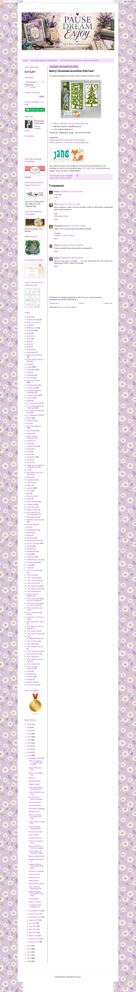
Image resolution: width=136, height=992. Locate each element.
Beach (29, 339)
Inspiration (31, 480)
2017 (29, 749)
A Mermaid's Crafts (61, 216)
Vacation (30, 677)
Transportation (32, 562)
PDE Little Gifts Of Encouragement (33, 513)
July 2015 (32, 923)
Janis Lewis (40, 121)
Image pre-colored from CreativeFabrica (36, 466)
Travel (29, 565)
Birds (29, 347)
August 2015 (34, 920)
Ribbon (29, 532)
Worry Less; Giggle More (36, 774)
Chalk (29, 372)
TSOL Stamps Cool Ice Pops (35, 660)
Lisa (55, 204)
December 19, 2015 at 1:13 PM (69, 204)
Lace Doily (30, 482)
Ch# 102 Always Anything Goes (35, 828)
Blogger (78, 977)
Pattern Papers (32, 510)
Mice (28, 493)
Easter (29, 418)
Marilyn (57, 191)
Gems (29, 449)
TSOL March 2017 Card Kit (35, 618)
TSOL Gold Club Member (32, 595)
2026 (28, 317)
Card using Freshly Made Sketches (36, 788)
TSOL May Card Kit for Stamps (35, 627)
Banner (29, 336)
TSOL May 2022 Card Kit (36, 622)
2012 (29, 952)
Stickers (30, 549)
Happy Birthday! (35, 781)
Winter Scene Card (35, 832)
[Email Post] (77, 176)
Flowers (29, 433)
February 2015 (34, 939)
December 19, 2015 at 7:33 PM (74, 226)
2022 (29, 734)
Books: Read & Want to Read (35, 360)
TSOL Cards (31, 575)
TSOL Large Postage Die (34, 613)
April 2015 (33, 932)
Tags (28, 554)
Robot (29, 535)
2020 (29, 740)
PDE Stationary (32, 517)
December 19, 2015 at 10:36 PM (71, 245)
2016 (29, 752)
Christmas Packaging (36, 808)
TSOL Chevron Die (33, 580)
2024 (29, 727)
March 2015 (33, 936)
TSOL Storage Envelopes (32, 668)
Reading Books (32, 530)
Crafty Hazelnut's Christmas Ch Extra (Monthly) (69, 142)
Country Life (31, 388)
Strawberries (31, 551)
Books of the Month (34, 355)
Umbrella (30, 674)
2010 (29, 958)
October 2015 (34, 914)
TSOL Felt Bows (32, 591)
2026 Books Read (33, 320)
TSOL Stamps (32, 656)
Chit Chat (30, 378)
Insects (29, 477)
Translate (32, 87)
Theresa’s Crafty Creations (64, 235)
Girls (28, 452)
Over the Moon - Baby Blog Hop (35, 888)
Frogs (29, 443)
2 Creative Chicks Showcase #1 (35, 906)
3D (28, 325)
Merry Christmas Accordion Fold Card (35, 817)
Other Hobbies (32, 501)
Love (28, 491)
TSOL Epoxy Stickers (34, 589)
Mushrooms (31, 496)
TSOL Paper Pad (33, 631)
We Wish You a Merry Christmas (36, 798)
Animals (30, 330)
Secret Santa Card (35, 838)
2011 (29, 955)
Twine (29, 671)
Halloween (31, 457)
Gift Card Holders (35, 802)
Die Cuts (30, 398)
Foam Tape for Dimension (32, 437)
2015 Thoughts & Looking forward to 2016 (36, 763)
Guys (28, 454)
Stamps (29, 546)
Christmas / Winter (66, 178)
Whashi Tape (32, 682)
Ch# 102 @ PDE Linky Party (37, 793)
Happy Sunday (34, 784)
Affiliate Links (32, 328)
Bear (28, 341)
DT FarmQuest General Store (35, 412)
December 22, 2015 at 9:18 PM (72, 258)
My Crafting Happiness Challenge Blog (44, 60)
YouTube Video (32, 685)
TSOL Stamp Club (33, 654)
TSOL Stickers (32, 664)
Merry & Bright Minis (36, 856)
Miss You (32, 778)
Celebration (31, 370)
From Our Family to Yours (36, 842)
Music (29, 499)
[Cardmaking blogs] (35, 714)
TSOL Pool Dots (33, 641)
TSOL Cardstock (33, 578)
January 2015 (34, 942)
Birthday (30, 349)
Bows (29, 364)
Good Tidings (34, 835)
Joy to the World (35, 805)
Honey (29, 460)
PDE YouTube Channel (35, 520)
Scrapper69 (58, 226)
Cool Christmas (34, 874)
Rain (28, 527)
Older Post (108, 303)
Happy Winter (34, 880)
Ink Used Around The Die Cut (35, 473)
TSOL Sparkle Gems (34, 651)
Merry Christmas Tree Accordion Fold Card (71, 123)
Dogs (29, 400)
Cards (57, 178)
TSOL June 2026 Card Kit (34, 609)
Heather (57, 258)
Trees (29, 568)
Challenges (31, 375)
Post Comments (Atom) (67, 307)
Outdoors (30, 504)
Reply (56, 197)
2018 (29, 746)
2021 (29, 737)
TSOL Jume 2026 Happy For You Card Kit (35, 600)
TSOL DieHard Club (34, 586)
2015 (29, 755)
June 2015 (33, 926)
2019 (29, 743)
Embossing (31, 421)
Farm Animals (32, 431)
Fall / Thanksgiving (34, 426)
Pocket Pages (32, 524)
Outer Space (31, 507)
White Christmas (35, 902)
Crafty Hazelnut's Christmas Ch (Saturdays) (67, 140)
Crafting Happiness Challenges (34, 391)
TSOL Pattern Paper (34, 634)
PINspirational (34, 877)
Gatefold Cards (32, 446)
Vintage (29, 679)
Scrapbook (31, 538)
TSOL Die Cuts (32, 583)
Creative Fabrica (33, 395)
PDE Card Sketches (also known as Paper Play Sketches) (79, 60)
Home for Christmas (36, 871)
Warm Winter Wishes (36, 883)
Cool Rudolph (34, 899)
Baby (28, 333)
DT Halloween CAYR (34, 415)
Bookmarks (31, 352)
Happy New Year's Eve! (35, 769)
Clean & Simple (32, 385)
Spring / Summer (33, 543)
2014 (29, 946)
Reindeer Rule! (34, 811)
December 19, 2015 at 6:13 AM (71, 191)
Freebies (30, 441)
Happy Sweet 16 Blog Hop (37, 823)
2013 (29, 949)
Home (25, 60)
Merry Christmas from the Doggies (36, 847)
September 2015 (35, 917)
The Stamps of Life (34, 560)
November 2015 (35, 911)
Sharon (56, 245)
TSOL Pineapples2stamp (34, 637)
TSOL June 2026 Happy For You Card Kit (35, 604)
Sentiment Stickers (34, 540)
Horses (29, 462)
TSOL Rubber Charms (35, 646)
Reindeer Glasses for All (36, 860)
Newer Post (54, 303)
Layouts (30, 488)
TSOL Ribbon (32, 644)
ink (28, 470)
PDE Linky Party (88, 168)
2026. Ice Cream (32, 322)
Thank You (31, 557)
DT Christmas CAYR (34, 403)
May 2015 (33, 929)
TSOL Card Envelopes (35, 570)
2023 (29, 730)
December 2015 (35, 758)
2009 (29, 961)
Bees (28, 344)
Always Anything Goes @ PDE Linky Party (36, 866)
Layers (29, 485)
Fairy (28, 423)
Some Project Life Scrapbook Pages (36, 852)
